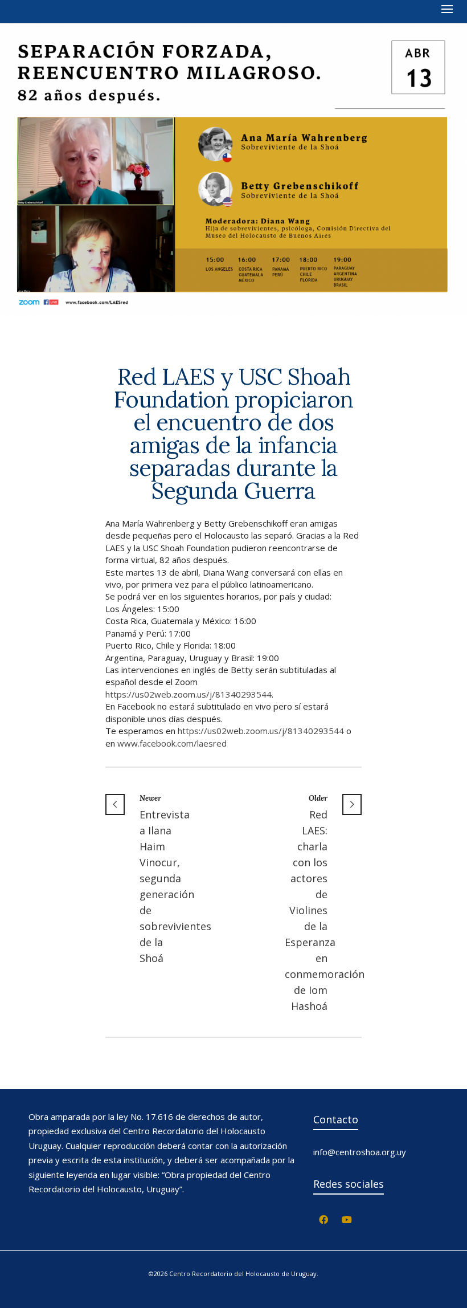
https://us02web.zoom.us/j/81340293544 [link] (188, 694)
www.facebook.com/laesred (172, 743)
